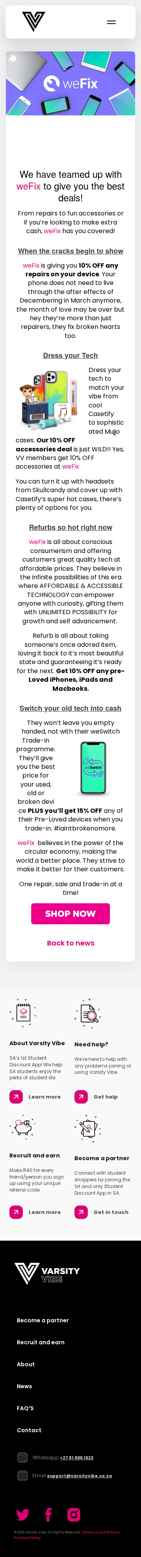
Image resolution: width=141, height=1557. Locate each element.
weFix (28, 185)
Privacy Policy (27, 1537)
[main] (70, 499)
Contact (29, 1430)
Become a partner (43, 1320)
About (26, 1364)
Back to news (70, 943)
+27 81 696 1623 (77, 1458)
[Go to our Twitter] (23, 1515)
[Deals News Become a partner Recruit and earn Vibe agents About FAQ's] (111, 22)
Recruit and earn (41, 1342)
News (24, 1386)
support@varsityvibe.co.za (79, 1476)
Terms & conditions (100, 1532)
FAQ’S (25, 1408)
